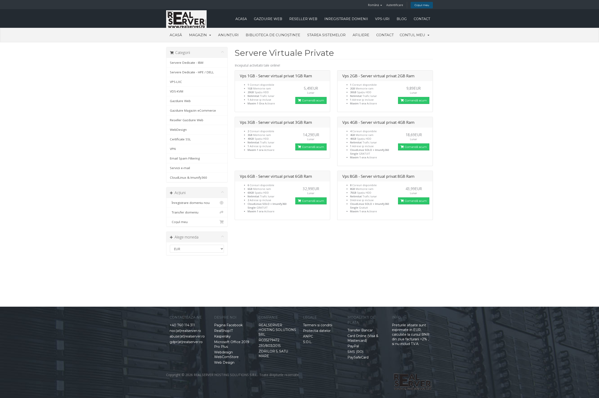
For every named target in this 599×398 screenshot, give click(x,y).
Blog (402, 19)
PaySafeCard (358, 357)
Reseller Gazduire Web (186, 120)
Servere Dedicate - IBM (186, 62)
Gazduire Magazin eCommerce (193, 110)
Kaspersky (222, 336)
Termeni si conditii (317, 325)
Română (374, 5)
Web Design (224, 362)
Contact (385, 35)
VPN (173, 149)
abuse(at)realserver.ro (187, 336)
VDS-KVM (176, 91)
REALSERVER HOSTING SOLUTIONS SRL (277, 330)
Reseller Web (303, 19)
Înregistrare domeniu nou (190, 203)
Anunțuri (228, 35)
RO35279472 (269, 340)
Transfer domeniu (184, 212)
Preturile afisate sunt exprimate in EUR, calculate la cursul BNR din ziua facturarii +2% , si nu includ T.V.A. (410, 334)
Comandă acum (312, 100)
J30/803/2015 (270, 346)
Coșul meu (421, 5)
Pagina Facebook (228, 325)
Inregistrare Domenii (346, 19)
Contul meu (413, 35)
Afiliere (361, 35)
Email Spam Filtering (185, 158)
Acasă (176, 35)
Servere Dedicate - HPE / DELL (192, 72)
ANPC (308, 336)
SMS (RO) (355, 352)
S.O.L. (307, 342)
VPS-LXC (176, 82)
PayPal (353, 346)
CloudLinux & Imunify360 (188, 177)
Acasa (241, 19)
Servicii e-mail (180, 168)
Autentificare (394, 5)
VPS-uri (382, 19)
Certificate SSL (180, 139)
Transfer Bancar (360, 330)
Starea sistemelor (326, 35)
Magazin (199, 35)
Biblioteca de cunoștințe (273, 35)
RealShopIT (223, 331)
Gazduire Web (268, 19)
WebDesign (178, 130)
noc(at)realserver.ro (185, 331)
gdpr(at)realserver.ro (186, 342)
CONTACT (422, 19)
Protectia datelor (317, 331)
